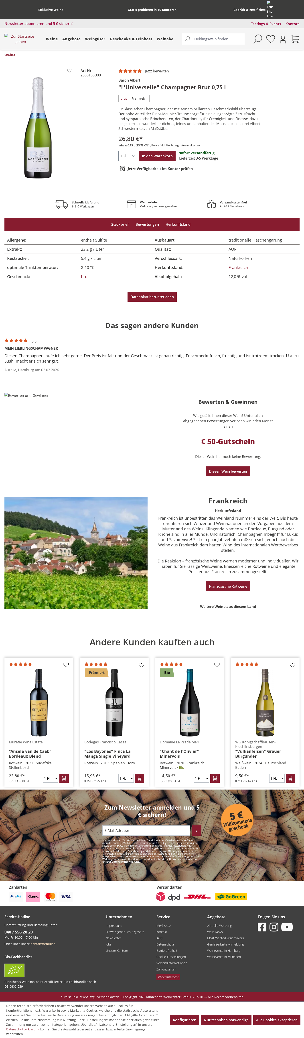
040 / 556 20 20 (18, 932)
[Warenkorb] (295, 39)
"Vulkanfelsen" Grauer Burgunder (258, 754)
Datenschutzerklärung (125, 861)
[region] (152, 709)
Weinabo (165, 39)
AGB (159, 938)
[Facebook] (263, 927)
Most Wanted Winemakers (225, 938)
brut (85, 276)
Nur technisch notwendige (226, 1019)
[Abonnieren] (196, 830)
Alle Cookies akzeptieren (277, 1019)
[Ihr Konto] (283, 39)
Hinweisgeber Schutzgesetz (125, 932)
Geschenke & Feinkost (131, 39)
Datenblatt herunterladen (152, 296)
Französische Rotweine (228, 586)
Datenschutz (165, 944)
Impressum (114, 925)
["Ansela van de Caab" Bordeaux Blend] (39, 702)
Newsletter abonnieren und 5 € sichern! (38, 23)
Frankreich (238, 267)
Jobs (108, 944)
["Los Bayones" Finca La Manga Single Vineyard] (114, 702)
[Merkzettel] (270, 39)
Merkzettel (163, 925)
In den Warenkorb (157, 156)
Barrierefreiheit (166, 950)
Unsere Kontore (117, 950)
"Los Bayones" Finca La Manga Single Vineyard (107, 754)
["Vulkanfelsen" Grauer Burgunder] (265, 702)
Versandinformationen (171, 963)
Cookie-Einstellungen (171, 957)
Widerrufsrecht (168, 977)
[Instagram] (275, 927)
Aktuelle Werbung (219, 925)
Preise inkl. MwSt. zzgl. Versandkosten (175, 145)
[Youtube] (286, 927)
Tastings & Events (266, 23)
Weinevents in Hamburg (223, 950)
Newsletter (113, 938)
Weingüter (95, 39)
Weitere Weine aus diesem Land (228, 606)
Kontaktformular (42, 944)
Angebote (71, 39)
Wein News (215, 932)
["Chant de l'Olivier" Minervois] (190, 702)
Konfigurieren (184, 1019)
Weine (52, 39)
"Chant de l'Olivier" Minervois (179, 754)
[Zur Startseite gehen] (20, 39)
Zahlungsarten (166, 969)
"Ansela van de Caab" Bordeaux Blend (30, 754)
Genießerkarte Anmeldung (225, 944)
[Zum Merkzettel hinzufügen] (69, 70)
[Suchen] (187, 39)
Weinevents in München (224, 957)
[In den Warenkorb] (64, 778)
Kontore (293, 23)
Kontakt (161, 932)
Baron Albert (129, 80)
